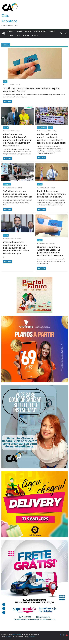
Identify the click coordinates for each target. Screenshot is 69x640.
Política (51, 31)
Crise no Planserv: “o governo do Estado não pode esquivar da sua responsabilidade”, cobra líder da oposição (16, 248)
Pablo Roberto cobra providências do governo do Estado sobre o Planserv (51, 194)
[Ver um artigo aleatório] (65, 33)
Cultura (10, 35)
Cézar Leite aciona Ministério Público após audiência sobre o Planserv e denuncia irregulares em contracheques (17, 140)
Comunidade (7, 184)
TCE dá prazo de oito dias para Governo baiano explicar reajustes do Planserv (31, 90)
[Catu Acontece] (3, 33)
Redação (18, 85)
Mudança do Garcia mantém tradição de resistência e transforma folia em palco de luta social (51, 138)
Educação (28, 31)
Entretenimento (42, 127)
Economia (26, 35)
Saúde (18, 35)
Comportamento (40, 31)
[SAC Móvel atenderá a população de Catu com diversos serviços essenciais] (17, 172)
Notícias (10, 31)
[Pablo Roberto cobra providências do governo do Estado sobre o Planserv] (51, 172)
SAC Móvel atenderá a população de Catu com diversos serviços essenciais (17, 194)
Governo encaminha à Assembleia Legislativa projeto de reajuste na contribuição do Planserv (50, 251)
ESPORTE (35, 35)
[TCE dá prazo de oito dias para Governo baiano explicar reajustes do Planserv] (34, 63)
